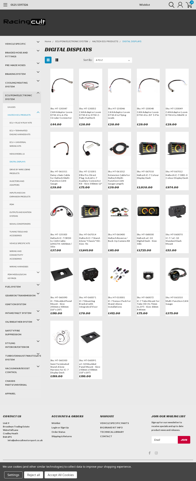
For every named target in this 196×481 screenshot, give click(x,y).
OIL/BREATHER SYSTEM (18, 321)
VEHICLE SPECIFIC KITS (20, 243)
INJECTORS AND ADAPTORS (17, 183)
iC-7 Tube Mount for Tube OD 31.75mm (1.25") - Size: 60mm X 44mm (148, 305)
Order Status (58, 431)
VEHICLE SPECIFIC (15, 43)
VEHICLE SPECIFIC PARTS (114, 423)
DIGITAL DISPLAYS (17, 161)
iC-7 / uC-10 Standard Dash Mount (173, 241)
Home (48, 41)
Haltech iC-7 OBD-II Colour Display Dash (177, 176)
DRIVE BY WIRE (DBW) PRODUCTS (20, 171)
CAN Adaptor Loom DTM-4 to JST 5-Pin (148, 113)
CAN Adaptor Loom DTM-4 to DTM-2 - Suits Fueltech (90, 115)
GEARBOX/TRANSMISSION (20, 295)
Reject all (33, 475)
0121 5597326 (19, 4)
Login (54, 427)
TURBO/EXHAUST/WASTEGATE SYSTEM (20, 357)
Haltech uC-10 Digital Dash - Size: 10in (147, 241)
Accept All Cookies (61, 475)
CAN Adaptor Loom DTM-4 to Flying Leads (119, 115)
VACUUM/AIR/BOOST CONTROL (17, 370)
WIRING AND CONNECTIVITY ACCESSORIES (16, 255)
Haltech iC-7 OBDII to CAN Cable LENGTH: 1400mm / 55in (61, 242)
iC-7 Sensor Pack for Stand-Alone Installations (119, 304)
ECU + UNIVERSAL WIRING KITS (18, 144)
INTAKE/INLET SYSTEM (18, 313)
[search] (170, 5)
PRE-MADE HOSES (15, 65)
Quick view (62, 86)
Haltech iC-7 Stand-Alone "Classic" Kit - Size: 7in (90, 241)
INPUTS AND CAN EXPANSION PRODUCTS (20, 195)
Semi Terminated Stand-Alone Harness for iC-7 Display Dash (59, 368)
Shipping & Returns (61, 436)
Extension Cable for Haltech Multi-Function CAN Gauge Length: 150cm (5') (119, 179)
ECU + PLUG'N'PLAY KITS (21, 123)
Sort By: (87, 59)
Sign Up (65, 427)
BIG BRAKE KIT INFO (111, 427)
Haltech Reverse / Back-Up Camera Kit (119, 239)
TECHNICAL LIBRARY (112, 431)
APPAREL (10, 393)
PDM (12, 204)
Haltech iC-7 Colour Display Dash (148, 176)
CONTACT (106, 436)
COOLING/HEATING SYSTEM (16, 84)
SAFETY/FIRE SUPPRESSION (13, 332)
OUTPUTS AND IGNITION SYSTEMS (20, 214)
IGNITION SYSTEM (15, 304)
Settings (13, 475)
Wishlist (144, 4)
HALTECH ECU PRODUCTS (19, 115)
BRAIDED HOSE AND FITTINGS (16, 54)
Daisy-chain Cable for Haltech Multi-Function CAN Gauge (60, 179)
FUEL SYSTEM (12, 286)
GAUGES (11, 107)
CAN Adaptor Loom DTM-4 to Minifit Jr (176, 113)
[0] (187, 5)
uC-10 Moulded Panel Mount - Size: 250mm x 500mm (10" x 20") (89, 368)
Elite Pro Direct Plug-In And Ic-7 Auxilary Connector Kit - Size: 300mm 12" (90, 179)
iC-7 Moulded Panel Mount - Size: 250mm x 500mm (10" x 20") (61, 305)
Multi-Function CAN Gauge (177, 302)
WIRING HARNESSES (19, 266)
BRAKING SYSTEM (15, 74)
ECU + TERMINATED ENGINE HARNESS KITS (20, 132)
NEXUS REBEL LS (17, 154)
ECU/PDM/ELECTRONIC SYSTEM (18, 97)
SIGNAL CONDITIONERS (20, 224)
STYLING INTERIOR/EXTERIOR (17, 345)
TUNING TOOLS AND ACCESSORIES (19, 233)
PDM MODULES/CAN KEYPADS (17, 276)
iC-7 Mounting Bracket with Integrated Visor (88, 304)
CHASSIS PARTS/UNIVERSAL (16, 382)
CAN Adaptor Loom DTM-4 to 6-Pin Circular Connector (61, 115)
